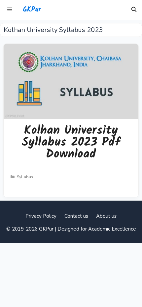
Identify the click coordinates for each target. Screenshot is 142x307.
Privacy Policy (40, 216)
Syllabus (25, 177)
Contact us (76, 216)
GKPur (32, 10)
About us (106, 216)
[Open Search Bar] (134, 10)
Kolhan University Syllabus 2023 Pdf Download (71, 142)
